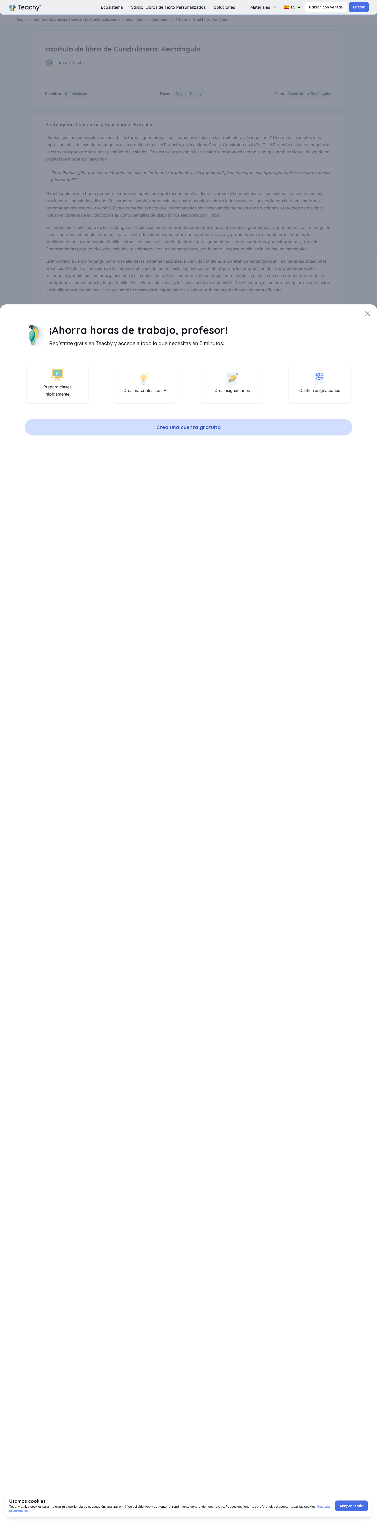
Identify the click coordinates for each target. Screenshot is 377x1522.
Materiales (260, 7)
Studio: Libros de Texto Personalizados (168, 7)
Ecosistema (112, 7)
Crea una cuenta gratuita (188, 427)
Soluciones (224, 7)
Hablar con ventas (326, 7)
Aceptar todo (351, 1506)
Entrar (359, 7)
